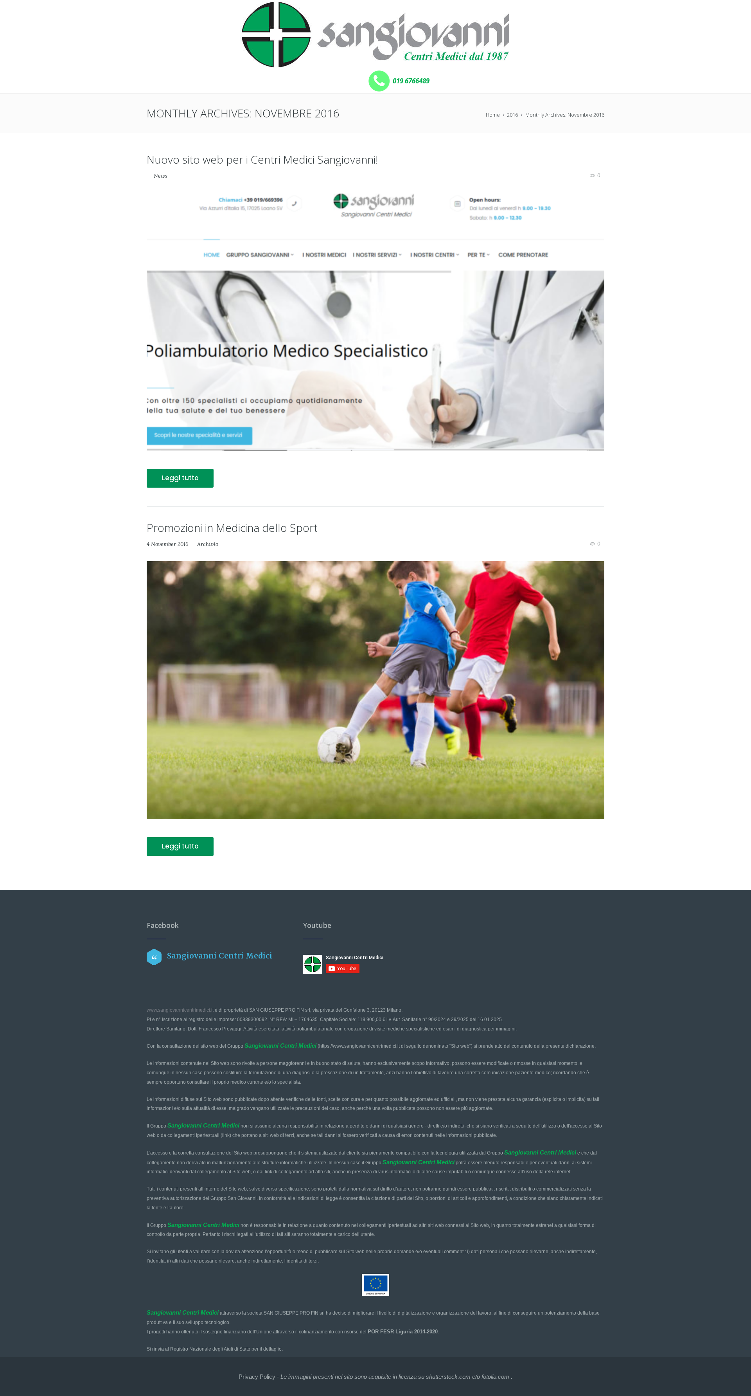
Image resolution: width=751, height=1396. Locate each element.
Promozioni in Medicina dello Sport (232, 527)
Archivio (207, 544)
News (160, 175)
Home (493, 114)
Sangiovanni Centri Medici (219, 955)
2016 (512, 114)
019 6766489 (410, 80)
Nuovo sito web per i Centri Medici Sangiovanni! (262, 159)
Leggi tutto (180, 478)
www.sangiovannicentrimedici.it (180, 1009)
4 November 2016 (168, 544)
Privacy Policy (257, 1376)
